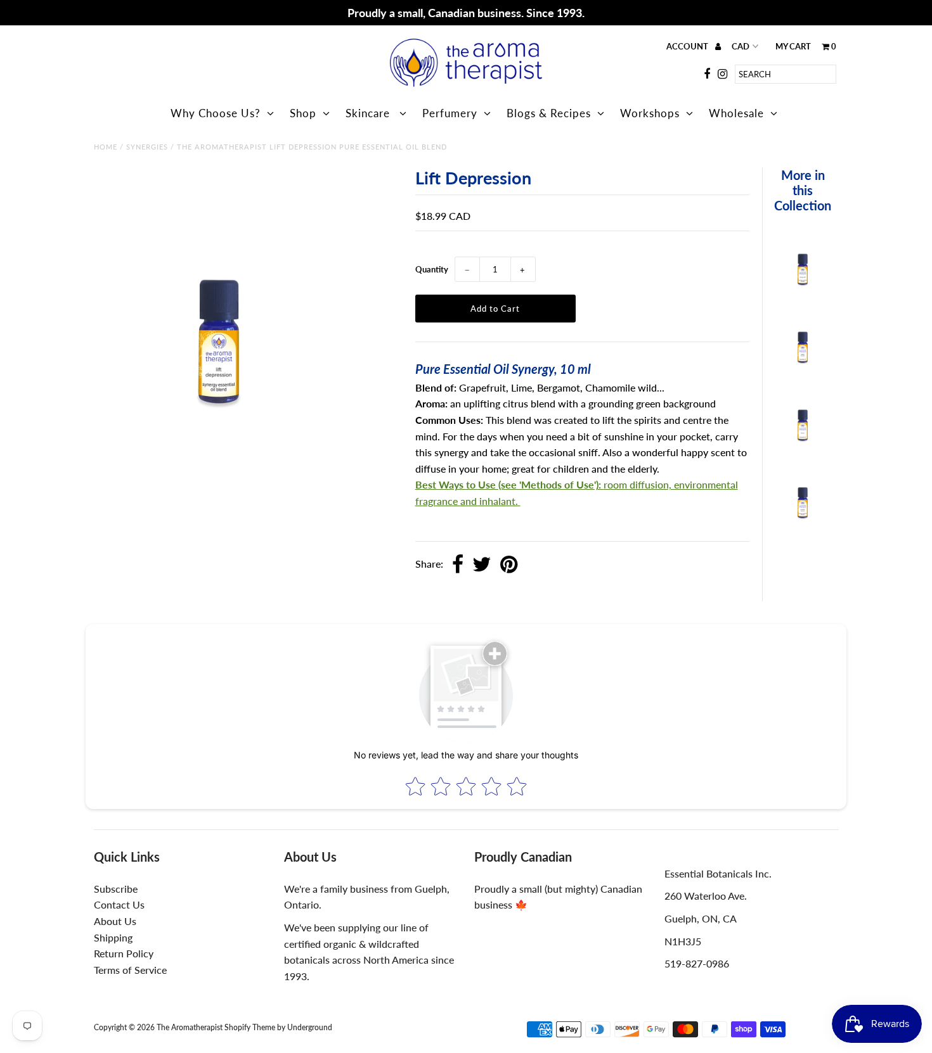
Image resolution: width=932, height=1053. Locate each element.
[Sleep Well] (802, 283)
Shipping (113, 937)
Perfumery (449, 113)
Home (105, 147)
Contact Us (119, 904)
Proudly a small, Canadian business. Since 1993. (466, 13)
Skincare (369, 113)
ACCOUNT (688, 46)
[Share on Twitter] (481, 565)
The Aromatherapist (190, 1027)
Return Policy (123, 953)
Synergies (147, 147)
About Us (115, 921)
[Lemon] (802, 439)
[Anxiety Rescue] (802, 516)
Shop (303, 113)
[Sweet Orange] (802, 361)
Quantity (431, 269)
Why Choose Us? (216, 113)
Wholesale (736, 113)
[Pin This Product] (508, 565)
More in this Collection (802, 190)
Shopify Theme (249, 1027)
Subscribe (116, 889)
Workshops (650, 113)
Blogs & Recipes (549, 113)
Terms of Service (130, 970)
